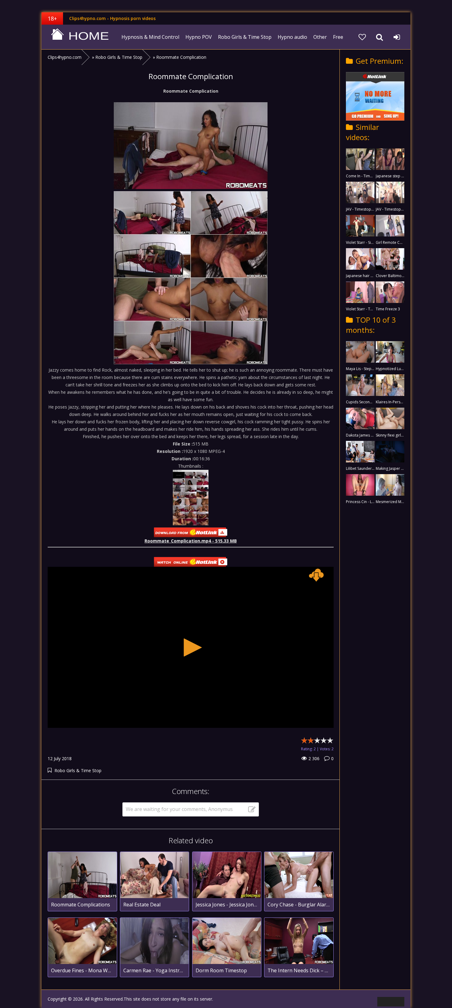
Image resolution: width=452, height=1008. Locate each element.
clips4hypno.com (80, 37)
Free (338, 37)
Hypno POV (198, 37)
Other (320, 37)
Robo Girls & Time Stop (245, 37)
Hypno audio (292, 37)
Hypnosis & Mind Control (150, 37)
